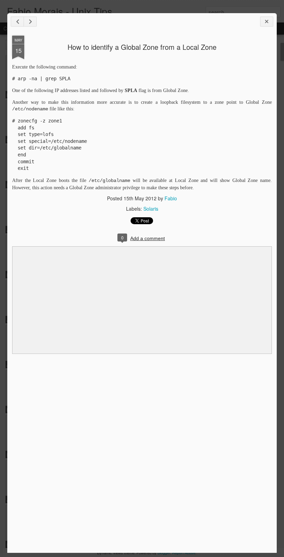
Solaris (150, 208)
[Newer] (17, 22)
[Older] (30, 22)
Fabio (171, 198)
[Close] (266, 22)
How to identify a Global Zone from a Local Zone (142, 47)
